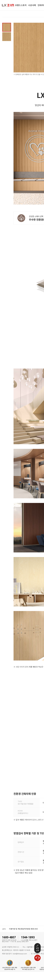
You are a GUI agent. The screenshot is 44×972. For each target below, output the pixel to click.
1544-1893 (28, 937)
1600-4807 (9, 937)
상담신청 (37, 949)
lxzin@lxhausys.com (20, 954)
